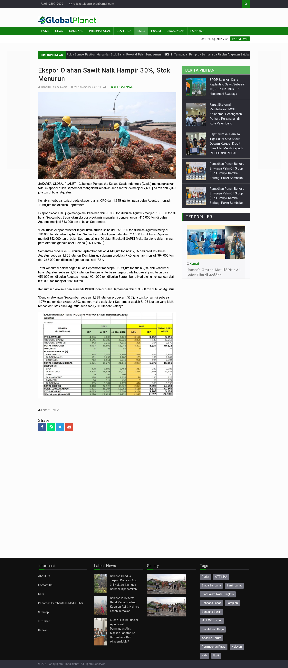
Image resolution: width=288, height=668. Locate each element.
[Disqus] (107, 491)
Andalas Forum (211, 638)
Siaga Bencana (211, 585)
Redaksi (43, 630)
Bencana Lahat (211, 603)
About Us (44, 576)
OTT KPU (221, 576)
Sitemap (43, 612)
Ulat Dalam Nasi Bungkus (218, 594)
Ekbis (141, 31)
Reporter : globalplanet (54, 86)
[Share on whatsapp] (51, 427)
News (59, 31)
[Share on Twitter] (60, 427)
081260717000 (53, 3)
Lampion (232, 603)
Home (45, 31)
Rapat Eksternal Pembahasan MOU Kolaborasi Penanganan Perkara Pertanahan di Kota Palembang (226, 114)
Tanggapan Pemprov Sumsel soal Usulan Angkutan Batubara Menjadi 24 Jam (201, 54)
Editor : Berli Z (49, 410)
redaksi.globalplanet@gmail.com (93, 3)
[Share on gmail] (69, 427)
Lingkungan (175, 31)
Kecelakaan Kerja (213, 629)
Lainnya (196, 31)
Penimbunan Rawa (214, 646)
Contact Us (45, 585)
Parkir (205, 576)
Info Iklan (44, 621)
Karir (41, 594)
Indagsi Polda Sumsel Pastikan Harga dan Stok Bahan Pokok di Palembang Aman (86, 54)
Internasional (99, 31)
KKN (204, 655)
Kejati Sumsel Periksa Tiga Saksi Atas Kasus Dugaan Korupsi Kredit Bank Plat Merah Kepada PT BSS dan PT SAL (226, 143)
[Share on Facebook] (42, 427)
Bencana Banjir (211, 612)
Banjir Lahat (234, 585)
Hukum (156, 31)
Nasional (76, 31)
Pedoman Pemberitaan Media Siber (60, 603)
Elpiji (216, 655)
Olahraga (124, 31)
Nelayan (237, 646)
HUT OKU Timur (212, 620)
